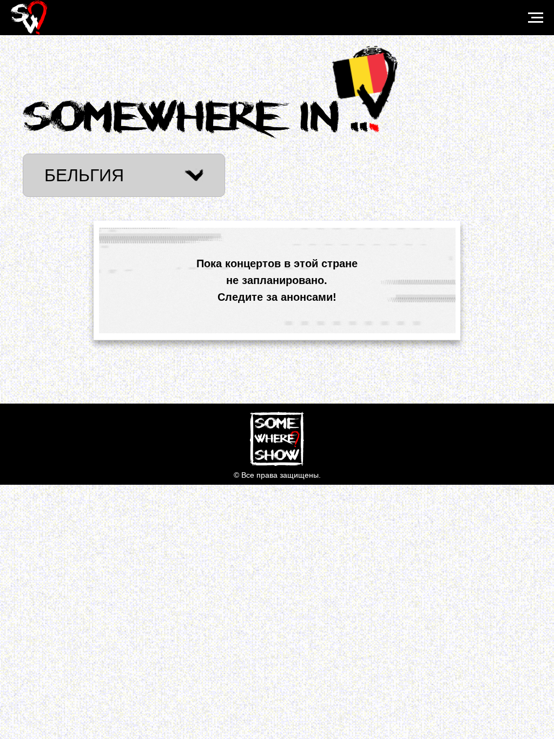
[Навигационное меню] (535, 17)
